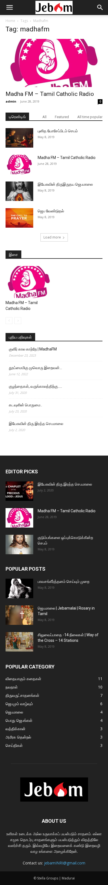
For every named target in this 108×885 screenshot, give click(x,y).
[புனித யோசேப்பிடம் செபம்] (19, 138)
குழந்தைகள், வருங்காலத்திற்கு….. (35, 386)
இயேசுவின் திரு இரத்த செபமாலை (36, 423)
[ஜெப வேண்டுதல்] (19, 218)
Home (10, 20)
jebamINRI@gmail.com (64, 863)
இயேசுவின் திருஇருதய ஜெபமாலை (65, 184)
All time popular (89, 117)
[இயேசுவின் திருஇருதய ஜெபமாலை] (19, 191)
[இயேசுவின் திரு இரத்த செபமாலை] (19, 491)
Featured (62, 117)
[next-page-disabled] (17, 320)
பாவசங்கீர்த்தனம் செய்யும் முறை (63, 581)
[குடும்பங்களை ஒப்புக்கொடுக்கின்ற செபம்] (19, 544)
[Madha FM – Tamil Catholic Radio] (54, 63)
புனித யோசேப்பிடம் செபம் (58, 131)
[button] (9, 7)
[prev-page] (9, 320)
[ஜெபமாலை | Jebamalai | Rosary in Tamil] (19, 615)
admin (11, 101)
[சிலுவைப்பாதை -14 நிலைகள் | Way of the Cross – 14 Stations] (19, 642)
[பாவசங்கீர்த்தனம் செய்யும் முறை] (19, 588)
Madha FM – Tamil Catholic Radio (50, 94)
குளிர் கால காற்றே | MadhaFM (33, 349)
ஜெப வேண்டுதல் (51, 211)
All (44, 117)
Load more (52, 237)
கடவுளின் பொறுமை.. (25, 405)
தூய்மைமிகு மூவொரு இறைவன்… (35, 368)
